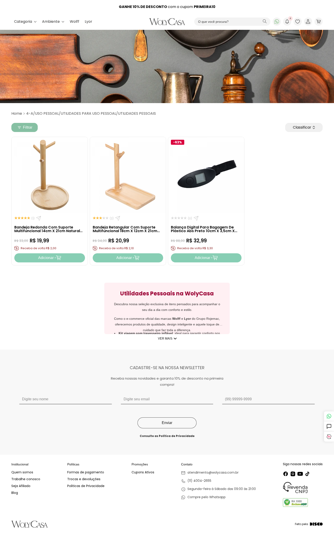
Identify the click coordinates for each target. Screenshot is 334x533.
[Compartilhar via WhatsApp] (38, 218)
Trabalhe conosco (25, 479)
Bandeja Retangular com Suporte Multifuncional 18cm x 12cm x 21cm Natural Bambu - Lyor (125, 231)
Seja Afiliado (20, 485)
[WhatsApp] (277, 22)
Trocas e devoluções (83, 479)
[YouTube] (300, 474)
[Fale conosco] (329, 416)
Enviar (167, 423)
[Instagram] (293, 474)
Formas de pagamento (85, 472)
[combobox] (232, 22)
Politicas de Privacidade (86, 485)
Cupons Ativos (143, 472)
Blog (14, 492)
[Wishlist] (298, 22)
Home (16, 113)
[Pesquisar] (265, 21)
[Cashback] (329, 436)
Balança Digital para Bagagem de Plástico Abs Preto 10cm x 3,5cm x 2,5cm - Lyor (203, 231)
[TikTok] (307, 474)
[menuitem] (25, 21)
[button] (318, 22)
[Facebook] (285, 474)
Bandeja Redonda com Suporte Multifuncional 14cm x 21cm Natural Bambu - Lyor (47, 231)
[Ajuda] (329, 426)
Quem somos (22, 472)
